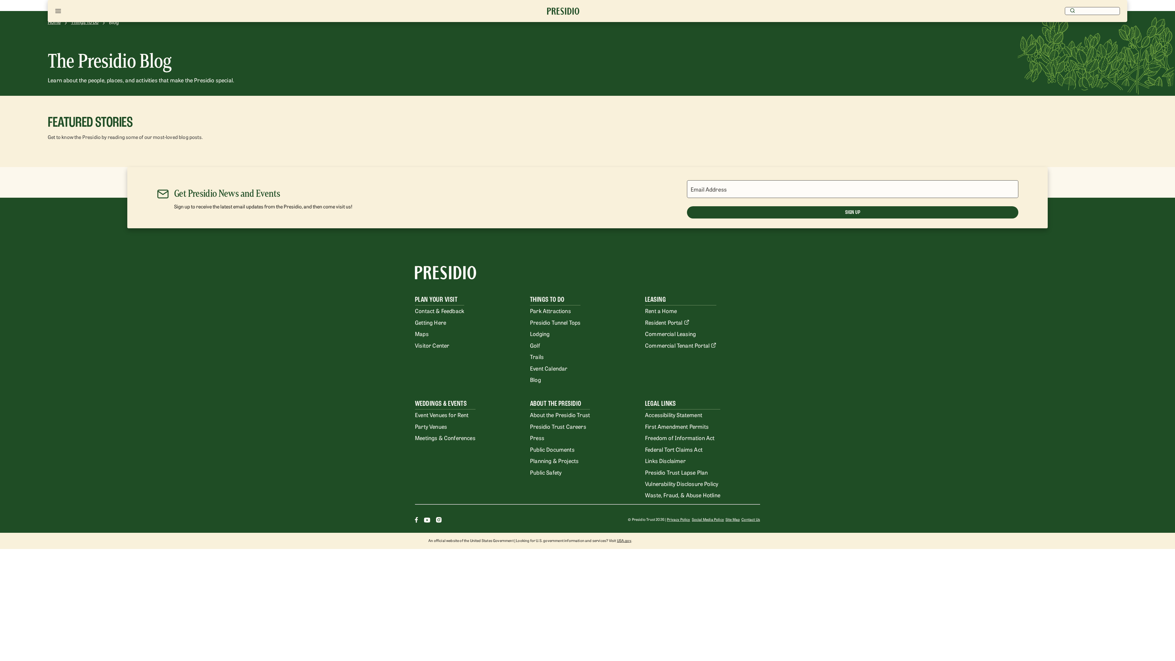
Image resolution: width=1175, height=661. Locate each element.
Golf (535, 345)
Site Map (733, 519)
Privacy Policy (678, 519)
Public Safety (545, 472)
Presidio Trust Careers (558, 426)
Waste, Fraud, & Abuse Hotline (682, 495)
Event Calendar (548, 368)
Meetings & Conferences (445, 437)
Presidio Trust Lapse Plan (676, 472)
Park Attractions (550, 310)
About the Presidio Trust (560, 414)
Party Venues (431, 426)
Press (537, 437)
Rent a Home (661, 310)
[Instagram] (439, 521)
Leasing (655, 299)
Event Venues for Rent (442, 414)
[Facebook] (416, 521)
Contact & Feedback (439, 310)
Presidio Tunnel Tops (555, 322)
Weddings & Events (441, 403)
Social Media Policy (708, 519)
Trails (537, 356)
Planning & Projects (554, 460)
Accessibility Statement (673, 414)
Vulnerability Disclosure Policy (681, 483)
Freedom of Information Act (679, 437)
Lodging (540, 333)
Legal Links (660, 403)
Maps (422, 333)
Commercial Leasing (670, 333)
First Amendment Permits (677, 426)
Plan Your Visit (436, 299)
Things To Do (547, 299)
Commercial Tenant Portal (677, 345)
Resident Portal (664, 322)
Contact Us (750, 519)
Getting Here (430, 322)
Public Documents (552, 449)
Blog (535, 379)
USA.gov (624, 540)
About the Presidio (555, 403)
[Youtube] (427, 521)
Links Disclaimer (665, 460)
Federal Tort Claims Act (674, 449)
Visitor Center (432, 345)
